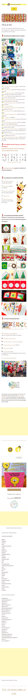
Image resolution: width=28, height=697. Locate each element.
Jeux (2, 562)
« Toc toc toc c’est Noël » (9, 133)
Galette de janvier (5, 559)
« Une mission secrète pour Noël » (11, 107)
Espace (3, 616)
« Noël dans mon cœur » (9, 119)
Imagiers (3, 622)
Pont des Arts (4, 578)
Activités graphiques (6, 599)
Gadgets (3, 621)
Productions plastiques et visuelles (9, 637)
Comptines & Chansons (6, 546)
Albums (3, 603)
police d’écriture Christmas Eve (9, 358)
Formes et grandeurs (6, 619)
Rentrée (3, 582)
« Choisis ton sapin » (8, 106)
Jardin (3, 560)
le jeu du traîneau (7, 351)
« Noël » (6, 96)
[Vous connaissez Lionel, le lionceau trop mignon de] (14, 475)
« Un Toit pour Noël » (9, 111)
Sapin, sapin (5, 186)
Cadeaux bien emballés (8, 181)
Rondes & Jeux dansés (6, 583)
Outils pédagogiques (6, 635)
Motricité (3, 631)
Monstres (4, 568)
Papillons (3, 573)
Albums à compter (5, 604)
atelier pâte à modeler (8, 333)
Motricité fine (4, 632)
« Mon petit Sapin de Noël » (10, 102)
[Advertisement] (14, 421)
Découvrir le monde (6, 613)
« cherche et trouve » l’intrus (9, 345)
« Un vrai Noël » (7, 89)
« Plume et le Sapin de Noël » (10, 114)
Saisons (3, 585)
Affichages (4, 541)
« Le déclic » (6, 117)
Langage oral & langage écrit (7, 565)
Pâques (3, 575)
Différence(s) (4, 550)
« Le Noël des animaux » (9, 125)
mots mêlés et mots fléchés (9, 338)
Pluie (3, 577)
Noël (3, 570)
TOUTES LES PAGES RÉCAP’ (7, 536)
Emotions (3, 555)
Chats (3, 544)
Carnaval (3, 542)
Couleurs (3, 549)
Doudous (3, 552)
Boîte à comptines (5, 609)
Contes (3, 547)
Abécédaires (4, 598)
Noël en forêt (6, 196)
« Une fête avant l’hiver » (9, 93)
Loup (3, 567)
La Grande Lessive (5, 564)
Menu (14, 9)
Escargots (4, 557)
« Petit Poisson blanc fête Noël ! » (11, 137)
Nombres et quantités (6, 634)
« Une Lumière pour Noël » (10, 99)
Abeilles (3, 539)
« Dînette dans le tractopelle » (10, 122)
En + (2, 614)
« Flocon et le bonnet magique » (11, 129)
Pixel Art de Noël (6, 348)
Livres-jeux (4, 629)
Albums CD (4, 606)
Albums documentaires (6, 608)
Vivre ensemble (5, 640)
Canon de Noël (6, 191)
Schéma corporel (5, 586)
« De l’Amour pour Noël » (9, 86)
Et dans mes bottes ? (7, 199)
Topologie (4, 590)
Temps (3, 588)
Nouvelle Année (5, 572)
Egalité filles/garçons (6, 554)
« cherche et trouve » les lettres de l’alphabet (13, 341)
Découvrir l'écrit (5, 611)
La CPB (3, 626)
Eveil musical (4, 617)
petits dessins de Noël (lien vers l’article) (14, 162)
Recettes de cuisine (6, 580)
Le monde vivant (5, 627)
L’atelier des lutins (9, 168)
